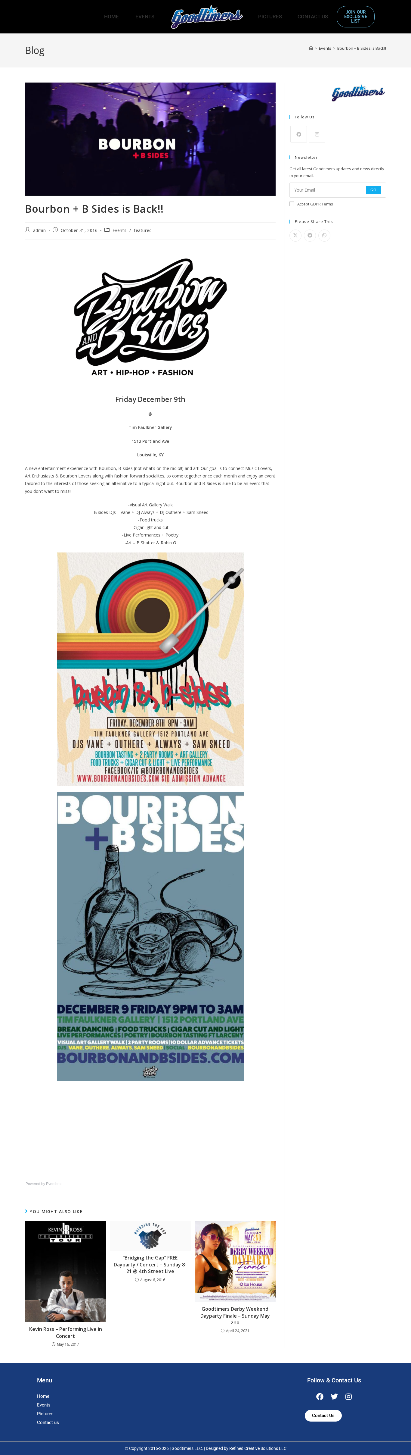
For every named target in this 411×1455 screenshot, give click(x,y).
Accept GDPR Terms (315, 204)
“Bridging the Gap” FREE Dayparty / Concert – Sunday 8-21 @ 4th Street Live (150, 1264)
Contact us (48, 1422)
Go (373, 189)
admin (39, 230)
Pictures (270, 17)
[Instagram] (317, 134)
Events (144, 17)
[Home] (311, 48)
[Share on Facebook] (310, 236)
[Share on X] (295, 236)
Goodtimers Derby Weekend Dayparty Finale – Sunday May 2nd (235, 1316)
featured (143, 230)
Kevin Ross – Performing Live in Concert (65, 1332)
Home (111, 17)
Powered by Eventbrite (44, 1184)
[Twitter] (334, 1396)
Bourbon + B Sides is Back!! (361, 48)
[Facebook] (298, 134)
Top (396, 1440)
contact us (313, 17)
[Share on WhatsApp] (324, 236)
